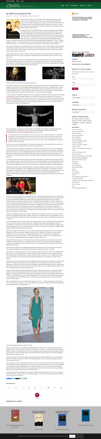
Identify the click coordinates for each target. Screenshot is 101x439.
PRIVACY (22, 1)
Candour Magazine (76, 139)
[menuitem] (63, 5)
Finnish (81, 119)
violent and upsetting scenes (13, 98)
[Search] (93, 5)
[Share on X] (16, 388)
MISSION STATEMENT (10, 1)
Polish (89, 120)
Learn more (79, 436)
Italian (84, 120)
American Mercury (76, 133)
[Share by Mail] (61, 388)
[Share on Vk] (48, 388)
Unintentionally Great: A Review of (20, 132)
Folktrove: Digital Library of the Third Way (82, 156)
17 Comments (15, 16)
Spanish (88, 122)
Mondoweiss (75, 161)
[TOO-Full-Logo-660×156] (20, 5)
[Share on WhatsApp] (22, 388)
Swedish (74, 124)
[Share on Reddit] (55, 388)
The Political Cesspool (77, 178)
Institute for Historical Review (79, 159)
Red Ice (74, 169)
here (38, 22)
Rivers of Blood (75, 173)
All (72, 119)
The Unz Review (76, 184)
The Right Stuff (75, 182)
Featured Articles (23, 16)
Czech (76, 119)
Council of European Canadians (79, 144)
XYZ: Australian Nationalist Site (79, 188)
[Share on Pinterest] (29, 388)
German (74, 120)
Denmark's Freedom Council (79, 152)
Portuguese (75, 122)
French (87, 119)
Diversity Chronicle (76, 154)
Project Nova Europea (77, 167)
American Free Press (77, 129)
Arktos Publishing (76, 137)
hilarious (9, 175)
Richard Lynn (75, 171)
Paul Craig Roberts (76, 165)
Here (11, 244)
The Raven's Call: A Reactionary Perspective (83, 180)
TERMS (17, 1)
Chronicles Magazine (77, 142)
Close (72, 436)
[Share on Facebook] (9, 388)
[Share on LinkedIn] (35, 388)
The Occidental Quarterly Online (80, 176)
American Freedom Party (78, 131)
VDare (73, 186)
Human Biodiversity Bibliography (80, 157)
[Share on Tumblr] (42, 388)
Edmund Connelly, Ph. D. (34, 16)
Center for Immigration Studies (79, 140)
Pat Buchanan (75, 163)
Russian (82, 122)
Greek (80, 120)
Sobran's (74, 174)
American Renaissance (77, 135)
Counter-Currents (76, 146)
